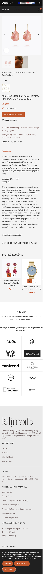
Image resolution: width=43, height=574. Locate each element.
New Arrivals (7, 461)
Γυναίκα (5, 448)
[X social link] (11, 141)
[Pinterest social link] (14, 141)
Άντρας (5, 453)
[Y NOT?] (10, 353)
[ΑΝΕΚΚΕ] (10, 342)
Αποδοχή (8, 563)
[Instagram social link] (39, 3)
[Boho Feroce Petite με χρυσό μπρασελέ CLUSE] (31, 272)
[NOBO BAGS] (32, 378)
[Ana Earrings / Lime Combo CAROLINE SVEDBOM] (11, 268)
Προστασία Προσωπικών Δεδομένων (17, 509)
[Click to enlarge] (6, 50)
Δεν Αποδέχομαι (21, 563)
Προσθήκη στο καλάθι (13, 114)
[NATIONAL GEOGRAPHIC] (10, 390)
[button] (4, 35)
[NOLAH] (10, 378)
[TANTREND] (10, 366)
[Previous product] (3, 80)
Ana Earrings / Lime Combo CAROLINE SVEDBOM (11, 283)
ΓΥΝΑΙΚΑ (19, 72)
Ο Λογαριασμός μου (10, 518)
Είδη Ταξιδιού (7, 457)
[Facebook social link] (8, 141)
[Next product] (9, 80)
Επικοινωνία (7, 492)
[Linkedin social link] (17, 141)
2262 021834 (9, 3)
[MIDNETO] (32, 390)
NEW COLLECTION (20, 135)
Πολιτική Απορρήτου (10, 505)
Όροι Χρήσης (7, 496)
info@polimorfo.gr (9, 536)
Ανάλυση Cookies (9, 513)
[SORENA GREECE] (32, 366)
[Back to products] (6, 80)
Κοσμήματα (30, 72)
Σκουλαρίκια (7, 75)
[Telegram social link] (20, 141)
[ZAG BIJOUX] (32, 342)
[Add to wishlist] (13, 275)
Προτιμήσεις (9, 569)
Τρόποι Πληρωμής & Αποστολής (15, 500)
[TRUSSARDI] (32, 353)
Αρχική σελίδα (7, 72)
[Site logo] (21, 9)
